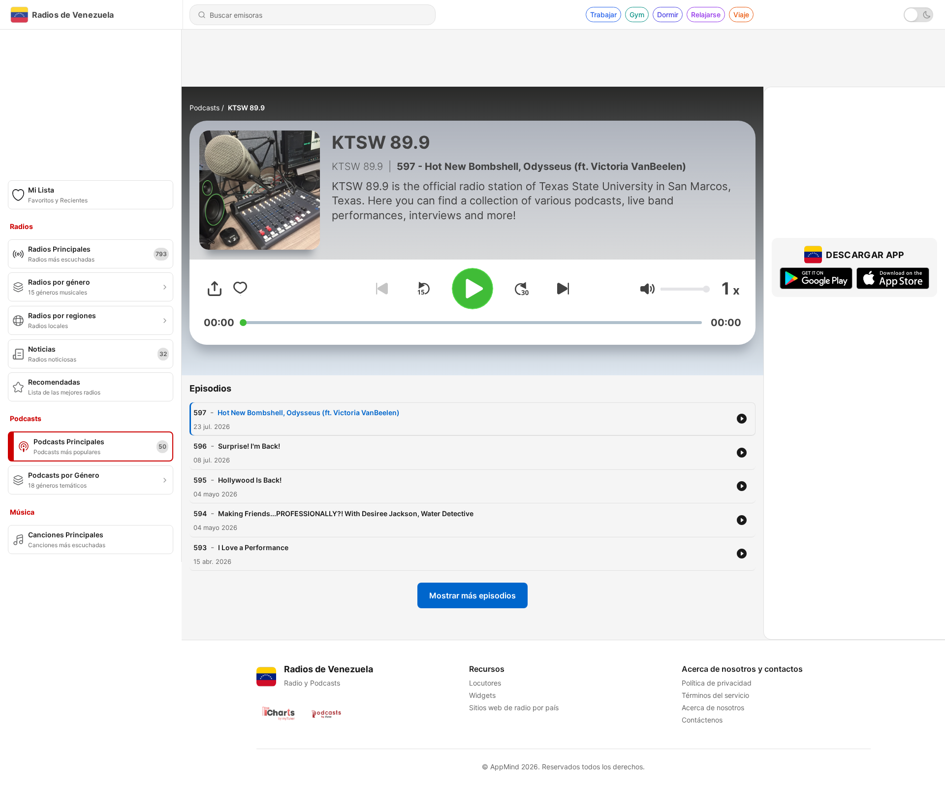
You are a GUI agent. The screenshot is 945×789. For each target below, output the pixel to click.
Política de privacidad (717, 683)
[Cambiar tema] (918, 14)
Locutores (485, 683)
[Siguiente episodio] (561, 288)
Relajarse (706, 14)
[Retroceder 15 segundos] (423, 288)
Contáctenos (702, 720)
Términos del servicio (715, 695)
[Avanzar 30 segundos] (522, 288)
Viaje (741, 14)
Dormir (667, 14)
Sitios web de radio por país (514, 707)
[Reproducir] (472, 288)
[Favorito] (240, 288)
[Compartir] (214, 288)
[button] (647, 289)
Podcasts (204, 107)
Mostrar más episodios (472, 595)
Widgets (482, 695)
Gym (637, 14)
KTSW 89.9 (246, 107)
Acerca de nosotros (713, 707)
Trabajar (603, 14)
